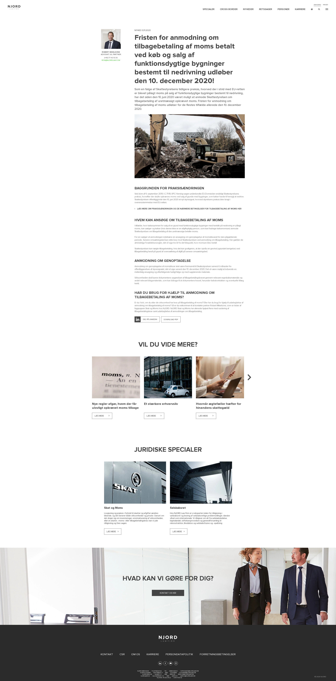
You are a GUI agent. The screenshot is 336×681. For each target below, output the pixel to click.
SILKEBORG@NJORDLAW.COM (187, 673)
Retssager (265, 9)
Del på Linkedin (150, 319)
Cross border (229, 9)
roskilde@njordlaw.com (186, 674)
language (312, 9)
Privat (325, 5)
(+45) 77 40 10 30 (111, 58)
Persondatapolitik (179, 654)
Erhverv (317, 5)
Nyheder (248, 9)
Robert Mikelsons (218, 305)
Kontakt (107, 654)
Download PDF (171, 319)
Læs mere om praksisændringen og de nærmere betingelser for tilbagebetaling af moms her (189, 209)
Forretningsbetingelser (218, 654)
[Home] (14, 7)
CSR (122, 654)
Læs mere (103, 416)
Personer (283, 9)
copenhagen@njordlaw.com (189, 671)
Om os (135, 654)
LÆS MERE (177, 531)
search (319, 9)
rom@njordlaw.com (111, 60)
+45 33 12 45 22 (166, 678)
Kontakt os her (168, 593)
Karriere (300, 9)
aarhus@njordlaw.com (187, 676)
